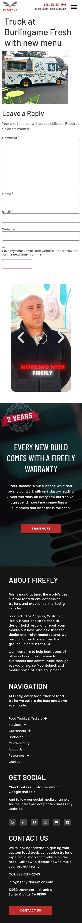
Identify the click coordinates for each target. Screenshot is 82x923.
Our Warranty (19, 743)
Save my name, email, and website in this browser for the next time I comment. (40, 252)
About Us (15, 749)
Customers (17, 731)
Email (7, 211)
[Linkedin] (67, 822)
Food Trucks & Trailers (25, 718)
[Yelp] (23, 822)
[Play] (41, 338)
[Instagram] (45, 822)
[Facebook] (34, 822)
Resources (16, 755)
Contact (15, 761)
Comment (10, 138)
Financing (16, 737)
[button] (74, 7)
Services (15, 725)
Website (8, 229)
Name (7, 193)
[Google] (12, 822)
